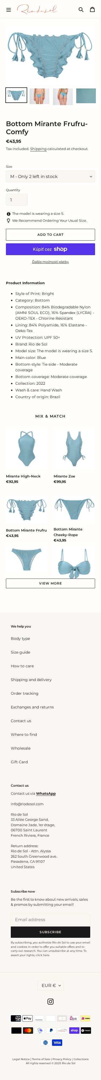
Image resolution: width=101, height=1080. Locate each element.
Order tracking (25, 693)
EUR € (49, 985)
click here (42, 955)
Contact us (21, 720)
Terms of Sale (41, 1059)
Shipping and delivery (31, 679)
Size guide (20, 652)
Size (9, 167)
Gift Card (19, 762)
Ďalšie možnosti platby (50, 262)
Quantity (13, 190)
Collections (81, 1059)
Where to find (24, 734)
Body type (20, 638)
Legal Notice (21, 1059)
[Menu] (8, 9)
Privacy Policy (62, 1059)
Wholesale (20, 748)
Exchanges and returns (32, 707)
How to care (22, 666)
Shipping (38, 149)
